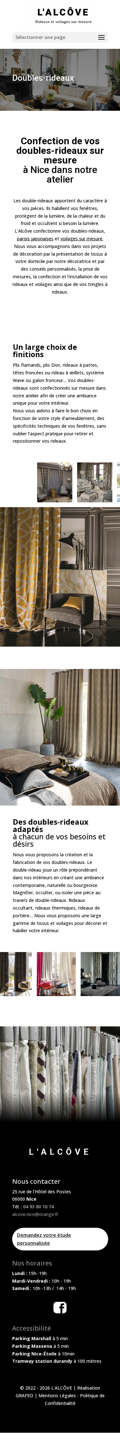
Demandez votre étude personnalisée (44, 1239)
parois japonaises (35, 239)
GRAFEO (24, 1395)
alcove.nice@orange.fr (35, 1214)
